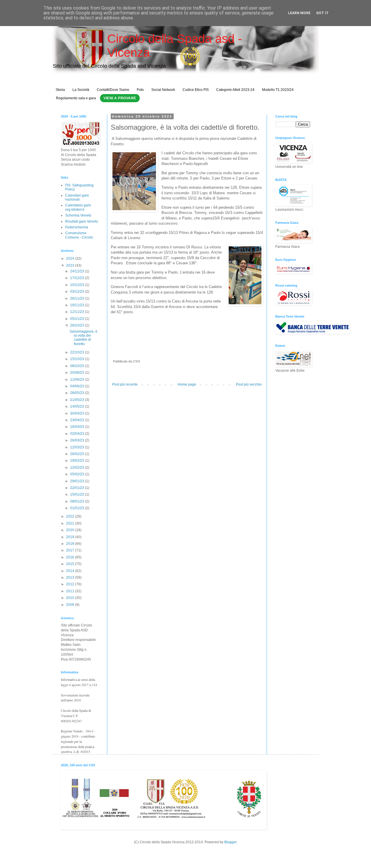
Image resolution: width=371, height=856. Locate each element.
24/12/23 (77, 271)
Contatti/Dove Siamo (113, 90)
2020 (70, 530)
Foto (140, 90)
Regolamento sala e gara (76, 98)
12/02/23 (77, 467)
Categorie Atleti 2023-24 (235, 90)
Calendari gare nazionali (77, 197)
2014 (70, 571)
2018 (70, 544)
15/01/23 (77, 494)
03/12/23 (77, 291)
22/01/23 (77, 488)
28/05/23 (77, 393)
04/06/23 (77, 386)
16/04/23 (77, 427)
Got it (322, 13)
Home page (187, 384)
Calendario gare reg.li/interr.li (78, 207)
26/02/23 (77, 454)
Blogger (230, 842)
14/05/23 (77, 406)
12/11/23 (77, 312)
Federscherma (76, 227)
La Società (80, 90)
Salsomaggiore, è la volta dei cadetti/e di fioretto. (83, 337)
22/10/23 (77, 352)
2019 (70, 537)
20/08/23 (77, 373)
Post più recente (125, 384)
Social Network (163, 90)
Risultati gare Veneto (81, 221)
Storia (60, 90)
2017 (70, 550)
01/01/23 (77, 508)
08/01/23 (77, 501)
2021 (70, 523)
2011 (70, 591)
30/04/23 (77, 413)
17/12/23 (77, 278)
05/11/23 (77, 319)
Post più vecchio (249, 384)
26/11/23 (77, 298)
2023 (70, 265)
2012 (70, 584)
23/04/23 (77, 420)
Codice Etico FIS (196, 90)
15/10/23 (77, 359)
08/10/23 (77, 366)
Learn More (299, 13)
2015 (70, 564)
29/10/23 (77, 325)
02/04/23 (77, 434)
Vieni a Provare (119, 98)
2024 (70, 258)
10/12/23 (77, 285)
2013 (70, 577)
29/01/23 (77, 481)
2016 (70, 557)
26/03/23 (77, 440)
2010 (70, 598)
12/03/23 (77, 447)
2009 (70, 605)
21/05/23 (77, 400)
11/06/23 (77, 379)
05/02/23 (77, 474)
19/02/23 (77, 461)
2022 (70, 516)
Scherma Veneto (78, 215)
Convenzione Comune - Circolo (79, 235)
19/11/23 (77, 305)
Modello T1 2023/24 (278, 90)
